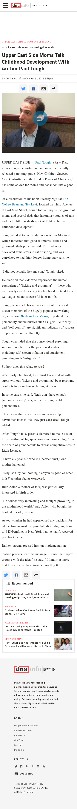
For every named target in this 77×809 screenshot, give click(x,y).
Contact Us (19, 735)
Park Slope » (12, 606)
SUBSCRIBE (26, 773)
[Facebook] (21, 766)
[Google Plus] (32, 766)
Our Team (19, 740)
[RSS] (44, 766)
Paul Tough (43, 162)
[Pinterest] (26, 766)
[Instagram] (38, 766)
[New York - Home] (20, 5)
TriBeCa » (10, 590)
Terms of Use (20, 784)
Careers (18, 745)
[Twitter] (16, 766)
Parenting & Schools (42, 47)
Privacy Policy (36, 784)
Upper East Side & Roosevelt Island (27, 41)
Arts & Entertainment (15, 47)
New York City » (14, 639)
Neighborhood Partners (26, 725)
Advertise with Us (23, 730)
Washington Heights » (17, 622)
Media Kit (19, 750)
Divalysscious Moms (34, 316)
